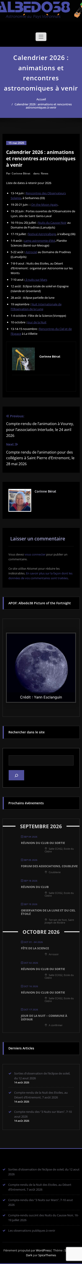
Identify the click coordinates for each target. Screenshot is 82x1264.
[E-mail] (41, 383)
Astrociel (31, 252)
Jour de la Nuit (36, 322)
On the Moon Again (44, 204)
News (44, 173)
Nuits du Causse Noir (52, 223)
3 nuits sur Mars (36, 280)
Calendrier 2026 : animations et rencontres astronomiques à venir (43, 105)
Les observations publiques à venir (31, 1230)
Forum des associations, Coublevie (49, 866)
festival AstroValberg (42, 234)
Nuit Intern (38, 304)
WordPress (43, 1250)
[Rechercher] (16, 775)
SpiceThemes (47, 1255)
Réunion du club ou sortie (43, 843)
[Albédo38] (41, 8)
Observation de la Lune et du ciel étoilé (48, 912)
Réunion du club (35, 887)
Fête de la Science (35, 948)
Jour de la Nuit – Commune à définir (44, 1017)
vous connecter (35, 554)
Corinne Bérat (21, 173)
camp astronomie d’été (39, 241)
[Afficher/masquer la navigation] (41, 36)
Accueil (41, 99)
